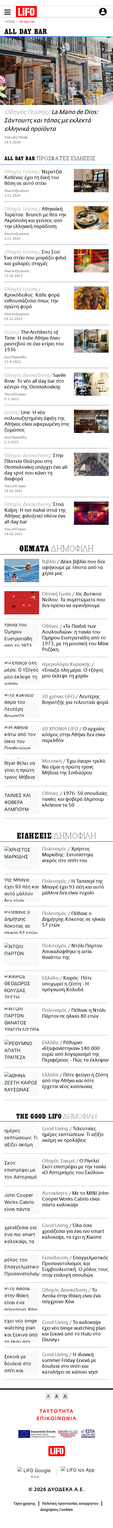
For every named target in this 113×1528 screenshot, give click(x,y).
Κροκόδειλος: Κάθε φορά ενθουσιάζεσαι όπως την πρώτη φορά (32, 301)
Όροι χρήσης (25, 1504)
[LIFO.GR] (26, 12)
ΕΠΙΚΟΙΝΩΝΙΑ (56, 1419)
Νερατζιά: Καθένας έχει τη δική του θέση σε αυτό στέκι (33, 177)
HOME (10, 22)
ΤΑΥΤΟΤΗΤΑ (56, 1411)
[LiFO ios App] (78, 1472)
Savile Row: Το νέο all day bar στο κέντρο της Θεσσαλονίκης (35, 381)
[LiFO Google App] (34, 1472)
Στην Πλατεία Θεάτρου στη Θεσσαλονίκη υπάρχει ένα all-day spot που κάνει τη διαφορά (36, 467)
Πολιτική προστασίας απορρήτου (70, 1504)
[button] (7, 12)
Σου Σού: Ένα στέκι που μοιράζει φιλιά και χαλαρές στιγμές (35, 257)
